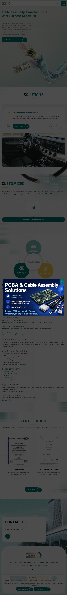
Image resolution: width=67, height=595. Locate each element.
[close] (62, 281)
